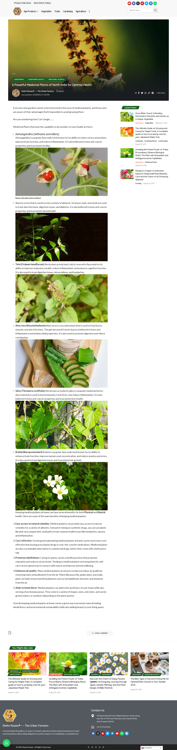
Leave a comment (101, 633)
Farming (138, 183)
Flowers (94, 674)
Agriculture (139, 123)
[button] (6, 743)
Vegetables (149, 123)
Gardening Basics (36, 79)
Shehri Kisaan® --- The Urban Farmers (37, 91)
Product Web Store (22, 3)
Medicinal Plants (56, 79)
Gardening (19, 79)
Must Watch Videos (42, 3)
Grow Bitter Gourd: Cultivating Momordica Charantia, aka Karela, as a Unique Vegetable (152, 116)
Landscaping (163, 141)
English (148, 748)
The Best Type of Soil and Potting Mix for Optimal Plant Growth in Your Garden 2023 (150, 681)
